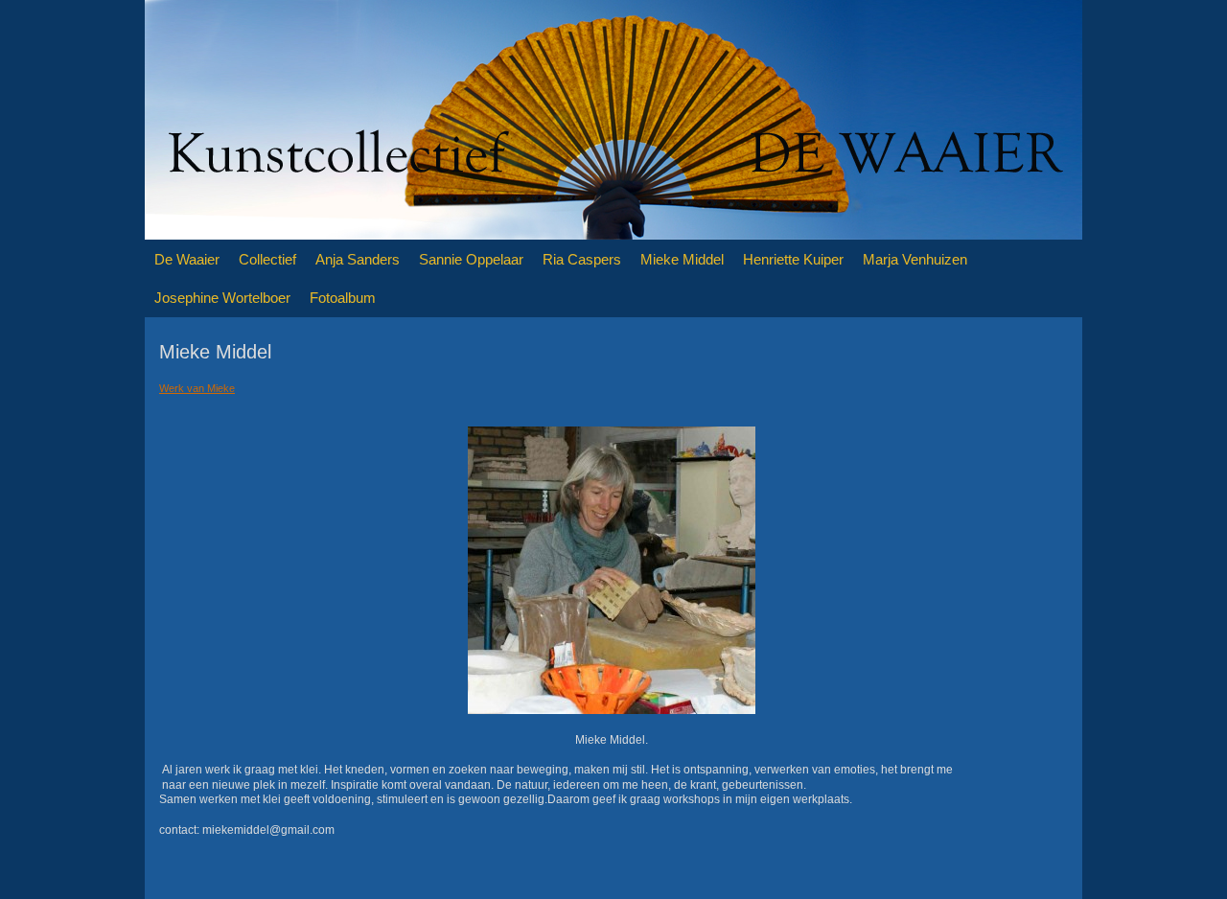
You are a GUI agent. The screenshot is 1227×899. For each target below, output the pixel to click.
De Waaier (187, 259)
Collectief (267, 259)
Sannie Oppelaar (471, 259)
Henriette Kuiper (793, 259)
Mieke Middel (682, 259)
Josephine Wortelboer (222, 297)
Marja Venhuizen (915, 259)
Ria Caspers (582, 259)
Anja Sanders (357, 259)
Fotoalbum (343, 297)
